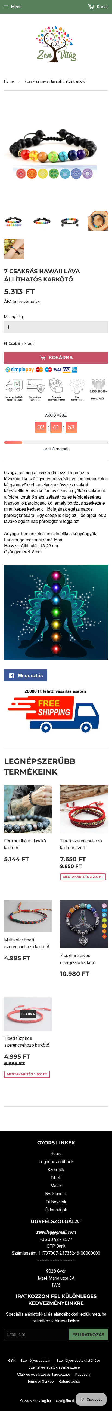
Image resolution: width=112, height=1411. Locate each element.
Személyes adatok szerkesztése (54, 1367)
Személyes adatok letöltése (78, 1360)
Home (9, 81)
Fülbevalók (56, 1202)
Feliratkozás (88, 1334)
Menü (16, 6)
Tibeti (56, 1177)
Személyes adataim (36, 1360)
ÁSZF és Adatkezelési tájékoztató (43, 1374)
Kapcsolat (83, 1374)
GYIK (11, 1360)
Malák (56, 1185)
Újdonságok (56, 1209)
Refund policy (69, 1381)
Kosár (102, 6)
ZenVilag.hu (41, 1401)
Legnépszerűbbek (56, 1161)
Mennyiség (13, 317)
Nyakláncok (56, 1193)
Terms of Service (40, 1381)
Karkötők (56, 1169)
